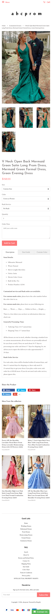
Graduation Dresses (15, 25)
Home (4, 25)
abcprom (25, 602)
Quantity (5, 214)
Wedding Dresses (26, 526)
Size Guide (26, 567)
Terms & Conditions (26, 573)
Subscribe (43, 595)
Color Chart (26, 570)
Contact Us (26, 561)
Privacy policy (26, 576)
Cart (48, 2)
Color (4, 194)
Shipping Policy (26, 564)
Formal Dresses (26, 538)
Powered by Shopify (35, 602)
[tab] (10, 252)
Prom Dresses (26, 532)
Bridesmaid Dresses (26, 529)
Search (26, 552)
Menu (7, 2)
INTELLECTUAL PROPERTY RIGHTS (26, 578)
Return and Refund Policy (26, 558)
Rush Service (6, 204)
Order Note (6, 224)
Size (3, 185)
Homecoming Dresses (26, 535)
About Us (26, 555)
